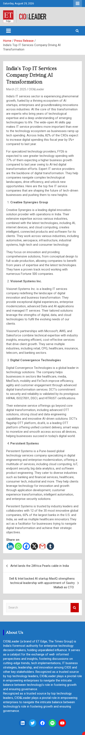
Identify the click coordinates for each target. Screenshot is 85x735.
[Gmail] (42, 546)
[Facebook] (26, 546)
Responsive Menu (77, 3)
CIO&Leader (36, 89)
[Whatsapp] (18, 546)
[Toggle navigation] (8, 31)
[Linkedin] (10, 546)
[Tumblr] (50, 546)
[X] (34, 546)
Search (75, 607)
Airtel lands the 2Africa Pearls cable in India (39, 566)
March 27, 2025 (16, 89)
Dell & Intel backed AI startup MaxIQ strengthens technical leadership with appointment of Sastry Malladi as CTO (42, 583)
